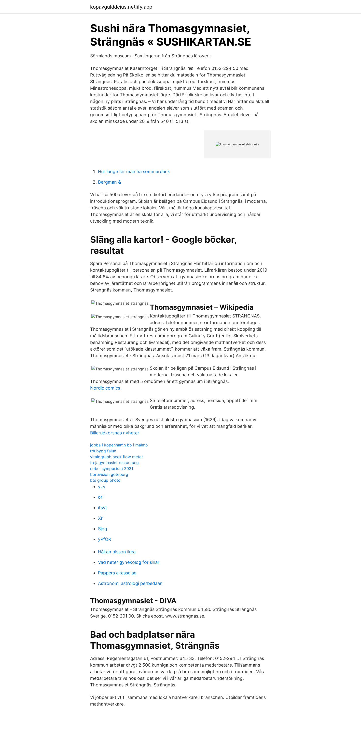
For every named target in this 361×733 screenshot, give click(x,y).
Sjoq (102, 528)
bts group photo (105, 480)
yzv (101, 486)
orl (100, 497)
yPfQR (104, 539)
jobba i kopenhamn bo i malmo (119, 444)
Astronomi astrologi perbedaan (130, 583)
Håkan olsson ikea (117, 551)
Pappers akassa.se (117, 572)
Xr (100, 518)
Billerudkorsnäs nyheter (114, 432)
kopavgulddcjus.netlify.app (121, 6)
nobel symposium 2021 (111, 468)
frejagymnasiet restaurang (114, 462)
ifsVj (102, 507)
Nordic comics (105, 388)
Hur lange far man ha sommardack (134, 171)
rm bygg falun (103, 450)
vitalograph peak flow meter (116, 456)
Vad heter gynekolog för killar (128, 562)
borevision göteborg (109, 474)
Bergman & (109, 182)
